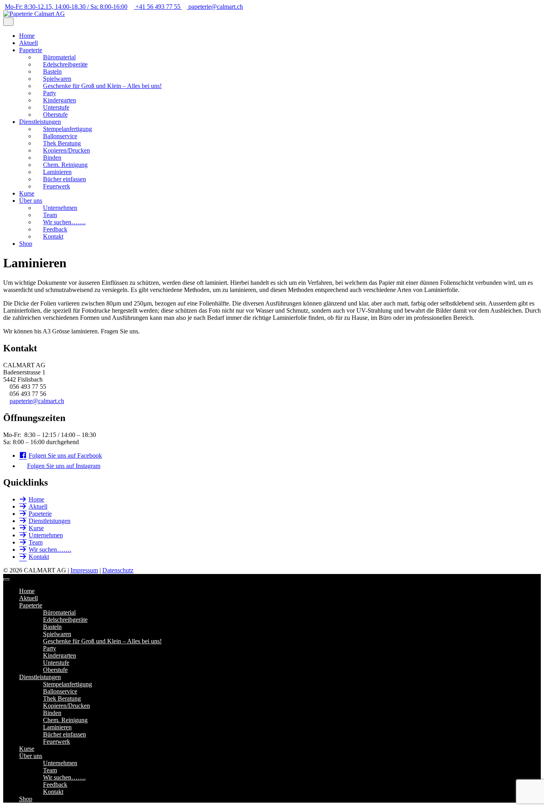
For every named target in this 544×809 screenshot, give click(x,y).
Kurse (26, 193)
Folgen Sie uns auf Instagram (63, 465)
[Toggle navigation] (6, 579)
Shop (25, 243)
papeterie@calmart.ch (37, 401)
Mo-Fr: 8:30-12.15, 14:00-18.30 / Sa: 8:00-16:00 (66, 6)
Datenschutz (117, 570)
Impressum (84, 570)
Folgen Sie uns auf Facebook (65, 455)
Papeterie (30, 50)
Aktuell (28, 42)
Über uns (30, 200)
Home (27, 35)
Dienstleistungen (40, 121)
